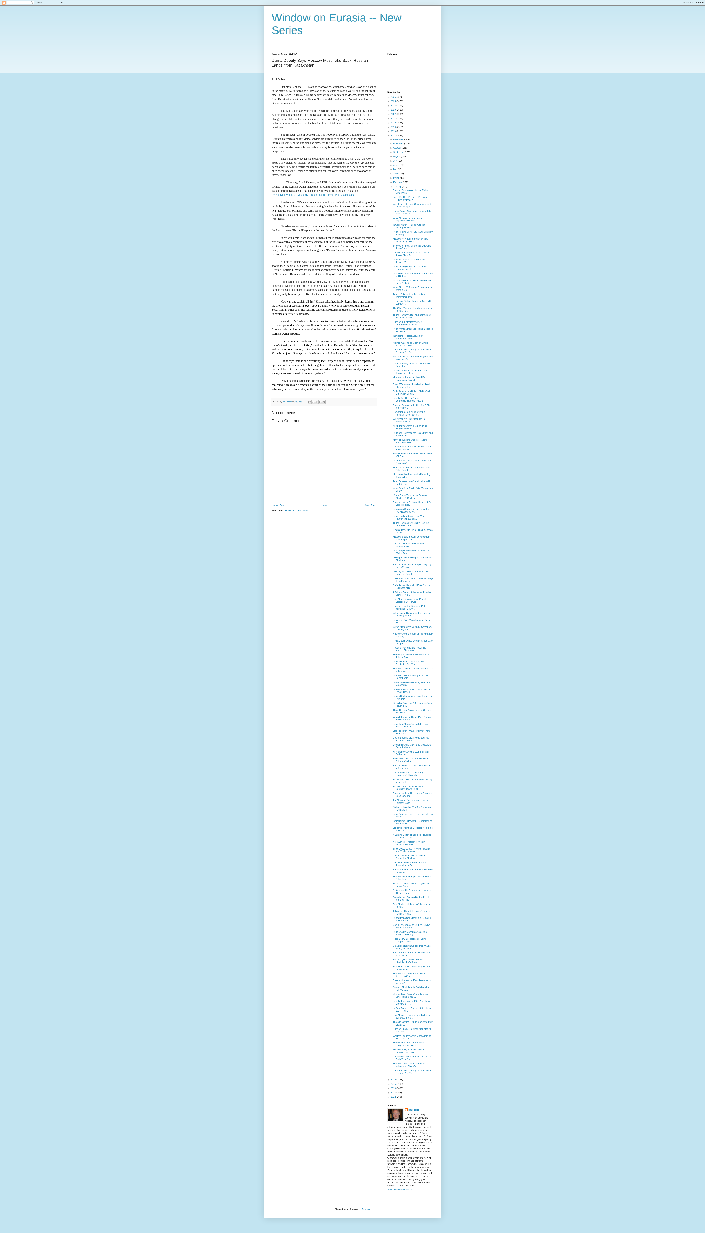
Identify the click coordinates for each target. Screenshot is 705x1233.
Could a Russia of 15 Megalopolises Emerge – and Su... (411, 739)
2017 (393, 135)
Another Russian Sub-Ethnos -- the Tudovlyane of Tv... (410, 371)
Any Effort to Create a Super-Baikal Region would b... (410, 427)
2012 (393, 1097)
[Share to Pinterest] (324, 402)
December (398, 139)
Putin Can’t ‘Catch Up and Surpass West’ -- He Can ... (410, 725)
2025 (393, 101)
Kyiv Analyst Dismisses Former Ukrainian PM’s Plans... (408, 961)
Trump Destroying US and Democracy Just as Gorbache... (412, 316)
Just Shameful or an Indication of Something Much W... (409, 856)
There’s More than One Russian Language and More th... (409, 1044)
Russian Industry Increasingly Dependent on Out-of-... (407, 323)
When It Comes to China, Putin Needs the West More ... (412, 718)
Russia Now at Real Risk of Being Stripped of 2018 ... (409, 940)
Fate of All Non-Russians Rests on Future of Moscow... (410, 198)
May (395, 169)
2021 (393, 118)
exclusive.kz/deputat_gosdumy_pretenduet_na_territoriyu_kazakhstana (314, 194)
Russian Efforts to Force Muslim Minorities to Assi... (408, 545)
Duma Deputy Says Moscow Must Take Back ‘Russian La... (412, 212)
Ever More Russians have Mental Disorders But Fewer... (409, 600)
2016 (393, 1079)
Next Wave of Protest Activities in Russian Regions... (409, 843)
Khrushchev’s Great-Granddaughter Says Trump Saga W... (411, 995)
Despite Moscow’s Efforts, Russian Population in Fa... (410, 863)
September (399, 152)
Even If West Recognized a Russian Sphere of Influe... (411, 759)
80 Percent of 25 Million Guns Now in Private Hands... (411, 690)
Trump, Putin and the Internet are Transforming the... (409, 295)
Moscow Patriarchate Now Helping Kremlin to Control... (410, 974)
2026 (393, 97)
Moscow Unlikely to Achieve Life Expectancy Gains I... (409, 378)
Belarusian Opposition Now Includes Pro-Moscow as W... (411, 510)
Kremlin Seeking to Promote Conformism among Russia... (408, 399)
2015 (393, 1084)
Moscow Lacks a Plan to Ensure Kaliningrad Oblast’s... (409, 1065)
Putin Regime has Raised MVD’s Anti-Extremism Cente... (412, 392)
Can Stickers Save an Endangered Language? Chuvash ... (410, 773)
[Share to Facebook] (320, 402)
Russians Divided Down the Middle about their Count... (410, 607)
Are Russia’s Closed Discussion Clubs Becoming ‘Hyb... (412, 462)
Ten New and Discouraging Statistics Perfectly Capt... (411, 801)
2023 (393, 110)
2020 (393, 122)
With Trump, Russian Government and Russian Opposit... (412, 205)
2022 (393, 114)
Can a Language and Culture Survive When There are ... (411, 926)
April (395, 173)
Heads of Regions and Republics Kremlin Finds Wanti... (409, 649)
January (397, 186)
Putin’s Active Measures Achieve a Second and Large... (410, 933)
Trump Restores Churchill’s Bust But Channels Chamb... (411, 524)
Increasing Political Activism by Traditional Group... (408, 337)
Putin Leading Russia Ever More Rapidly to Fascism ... (409, 517)
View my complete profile (399, 1189)
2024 (393, 105)
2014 (393, 1088)
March (396, 178)
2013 (393, 1092)
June (396, 165)
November (398, 143)
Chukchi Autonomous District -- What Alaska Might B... (411, 253)
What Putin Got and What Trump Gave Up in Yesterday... (412, 281)
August (397, 156)
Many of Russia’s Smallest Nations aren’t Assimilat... (410, 441)
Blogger (366, 1209)
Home (325, 505)
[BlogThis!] (313, 402)
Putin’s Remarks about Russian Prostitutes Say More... (408, 663)
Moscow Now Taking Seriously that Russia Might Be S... (410, 240)
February (398, 182)
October (397, 148)
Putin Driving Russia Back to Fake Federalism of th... (410, 267)
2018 (393, 131)
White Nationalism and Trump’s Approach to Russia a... (408, 219)
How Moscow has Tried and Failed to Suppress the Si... (411, 1016)
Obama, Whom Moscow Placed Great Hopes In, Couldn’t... (411, 572)
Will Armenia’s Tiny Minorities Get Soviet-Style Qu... (409, 420)
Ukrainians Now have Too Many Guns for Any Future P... (412, 947)
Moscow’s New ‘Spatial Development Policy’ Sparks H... (411, 538)
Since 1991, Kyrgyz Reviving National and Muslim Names (412, 850)
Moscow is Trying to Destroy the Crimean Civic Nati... (408, 1051)
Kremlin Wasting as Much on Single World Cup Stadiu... (410, 344)
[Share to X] (317, 402)
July (395, 161)
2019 (393, 127)
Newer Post (278, 505)
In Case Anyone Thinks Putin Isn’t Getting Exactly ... (409, 226)
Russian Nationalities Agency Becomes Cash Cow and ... (412, 794)
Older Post (370, 505)
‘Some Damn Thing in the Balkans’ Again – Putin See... (410, 496)
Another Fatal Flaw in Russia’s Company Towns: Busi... (408, 787)
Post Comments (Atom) (296, 510)
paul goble (413, 1110)
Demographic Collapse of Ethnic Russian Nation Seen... (409, 413)
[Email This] (310, 402)
